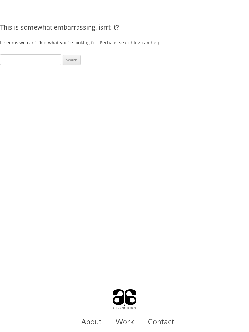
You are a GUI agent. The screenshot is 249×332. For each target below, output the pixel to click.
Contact (161, 321)
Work (125, 321)
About (91, 321)
